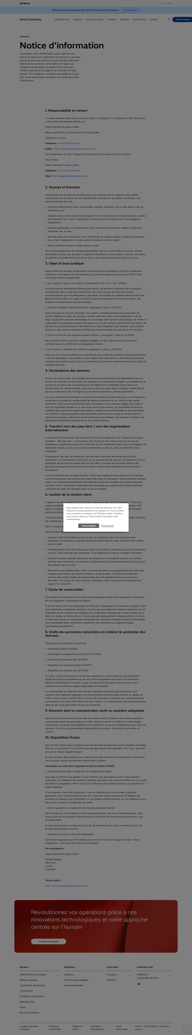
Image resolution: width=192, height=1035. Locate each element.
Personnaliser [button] (107, 526)
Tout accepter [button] (89, 525)
